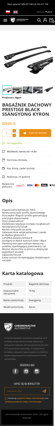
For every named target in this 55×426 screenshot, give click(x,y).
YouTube (26, 371)
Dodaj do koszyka (33, 133)
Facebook (15, 371)
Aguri (18, 97)
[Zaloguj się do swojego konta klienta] (45, 20)
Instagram (36, 371)
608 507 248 (27, 4)
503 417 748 (42, 4)
